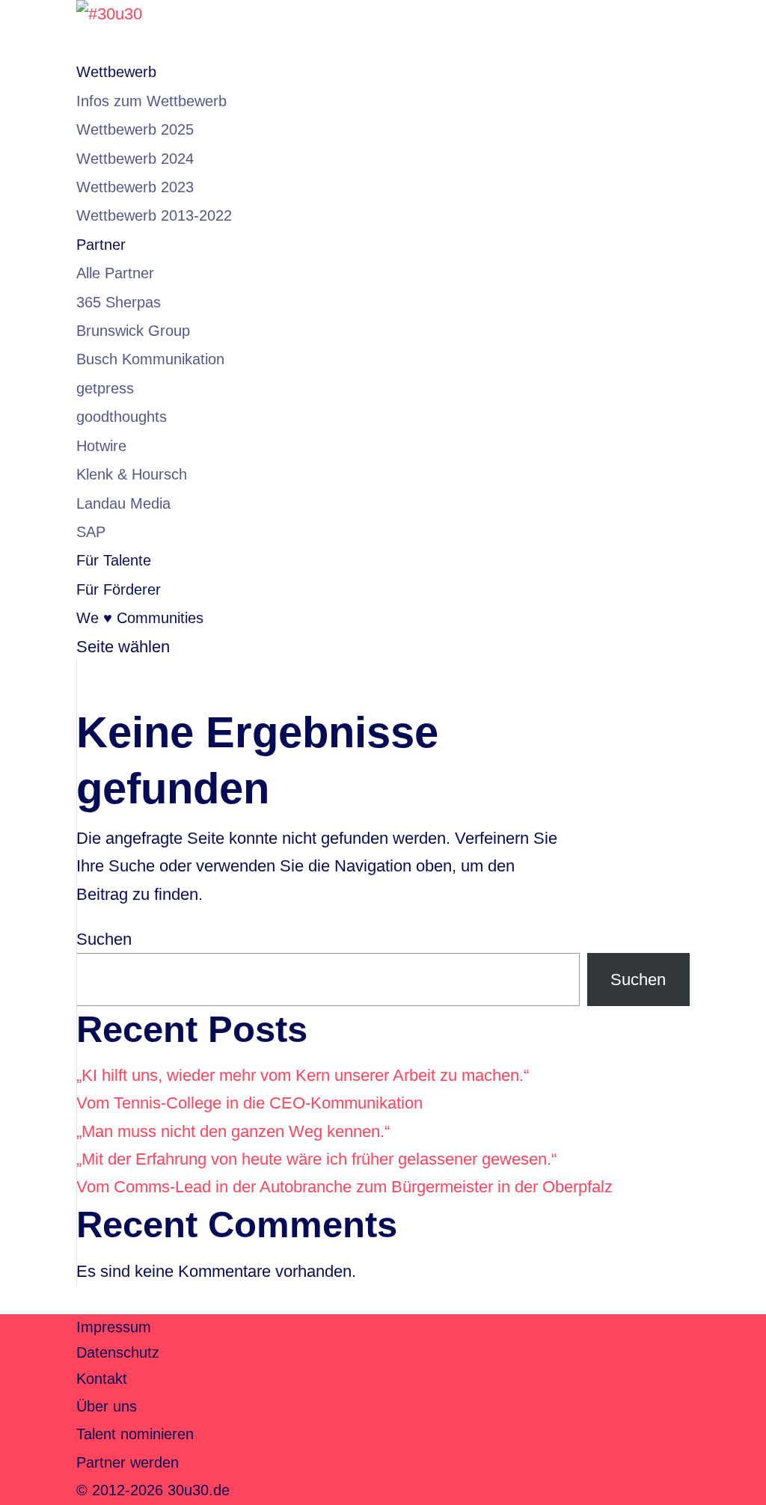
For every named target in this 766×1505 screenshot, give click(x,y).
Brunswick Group (133, 330)
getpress (105, 388)
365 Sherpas (118, 302)
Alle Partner (115, 273)
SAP (90, 532)
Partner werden (127, 1462)
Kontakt (101, 1378)
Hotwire (101, 446)
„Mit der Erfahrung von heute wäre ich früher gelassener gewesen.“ (316, 1159)
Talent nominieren (135, 1434)
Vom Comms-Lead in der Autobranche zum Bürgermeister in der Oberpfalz (344, 1186)
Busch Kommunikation (150, 359)
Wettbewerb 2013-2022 (154, 215)
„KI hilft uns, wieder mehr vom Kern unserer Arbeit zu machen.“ (302, 1075)
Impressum (113, 1327)
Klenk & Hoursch (131, 474)
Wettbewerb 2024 (135, 158)
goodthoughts (121, 416)
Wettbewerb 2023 (135, 187)
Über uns (106, 1406)
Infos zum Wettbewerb (151, 101)
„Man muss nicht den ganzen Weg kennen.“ (233, 1131)
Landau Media (123, 503)
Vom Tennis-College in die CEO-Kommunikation (249, 1103)
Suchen (104, 939)
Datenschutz (117, 1352)
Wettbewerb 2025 (135, 129)
